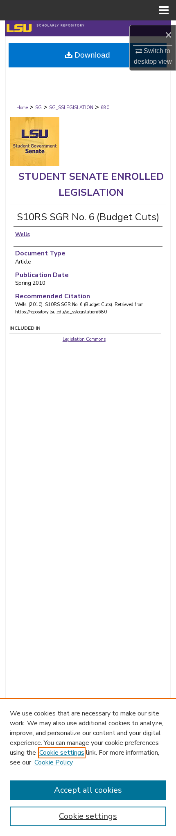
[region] (88, 767)
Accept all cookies (88, 790)
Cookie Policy (53, 762)
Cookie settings (61, 752)
